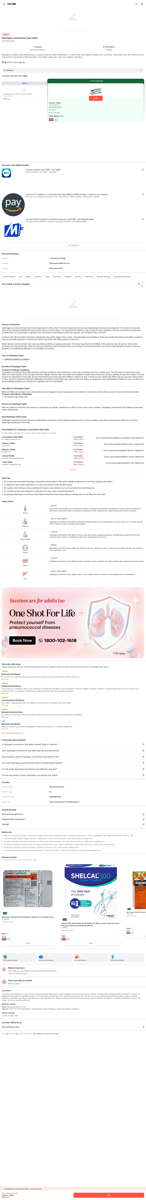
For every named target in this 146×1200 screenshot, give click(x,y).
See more (4, 679)
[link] (11, 4)
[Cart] (141, 4)
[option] (9, 277)
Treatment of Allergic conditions (16, 359)
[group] (73, 15)
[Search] (136, 4)
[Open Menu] (4, 4)
